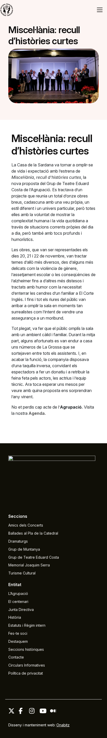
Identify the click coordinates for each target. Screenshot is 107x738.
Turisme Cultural (22, 573)
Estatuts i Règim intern (26, 625)
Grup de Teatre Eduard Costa (33, 557)
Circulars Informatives (26, 665)
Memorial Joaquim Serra (29, 565)
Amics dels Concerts (25, 525)
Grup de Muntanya (24, 549)
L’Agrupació (18, 593)
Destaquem (18, 641)
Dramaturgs (18, 541)
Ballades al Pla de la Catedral (33, 533)
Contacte (16, 657)
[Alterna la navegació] (99, 10)
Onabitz (63, 725)
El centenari (18, 601)
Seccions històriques (26, 649)
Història (14, 617)
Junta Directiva (21, 609)
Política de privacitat (25, 673)
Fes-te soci (17, 633)
